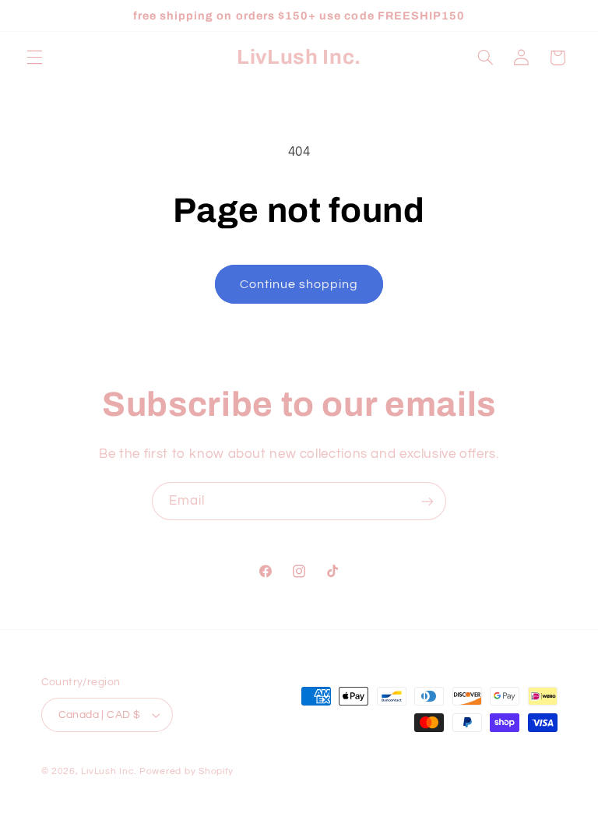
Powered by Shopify (186, 771)
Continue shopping (299, 284)
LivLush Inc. (108, 771)
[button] (34, 58)
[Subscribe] (427, 501)
